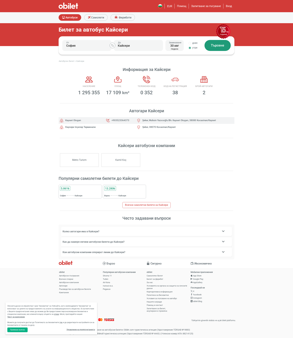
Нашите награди (154, 302)
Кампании (64, 292)
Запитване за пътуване (206, 6)
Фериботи (124, 17)
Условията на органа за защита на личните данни (167, 287)
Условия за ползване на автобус (162, 298)
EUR (169, 6)
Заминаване (175, 42)
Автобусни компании (69, 282)
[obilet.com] (76, 8)
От (67, 42)
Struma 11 (107, 276)
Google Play (198, 279)
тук (61, 322)
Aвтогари (63, 286)
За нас (150, 282)
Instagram (197, 298)
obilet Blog (197, 301)
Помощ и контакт (155, 305)
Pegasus (106, 289)
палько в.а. (108, 286)
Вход (229, 6)
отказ (56, 314)
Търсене (217, 45)
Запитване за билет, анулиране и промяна (157, 309)
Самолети (97, 17)
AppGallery (197, 282)
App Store (197, 276)
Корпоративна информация (159, 292)
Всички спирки (66, 279)
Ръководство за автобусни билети (75, 289)
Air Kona (106, 282)
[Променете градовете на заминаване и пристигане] (112, 45)
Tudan (105, 279)
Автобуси (71, 17)
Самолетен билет (155, 276)
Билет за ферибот (155, 279)
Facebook (197, 294)
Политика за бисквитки (158, 295)
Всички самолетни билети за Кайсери (146, 204)
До (119, 42)
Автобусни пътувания (69, 276)
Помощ (181, 6)
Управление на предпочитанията (81, 330)
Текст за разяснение (16, 317)
